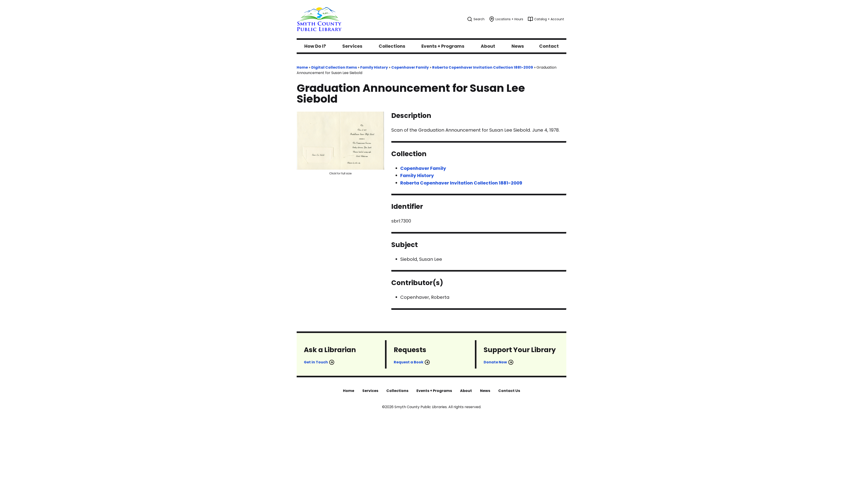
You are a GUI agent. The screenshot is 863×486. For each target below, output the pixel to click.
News (485, 390)
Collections (397, 390)
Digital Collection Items (334, 67)
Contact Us (509, 390)
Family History (374, 67)
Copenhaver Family (410, 67)
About (466, 390)
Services (370, 390)
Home (302, 67)
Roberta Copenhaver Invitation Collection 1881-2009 (482, 67)
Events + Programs (434, 390)
